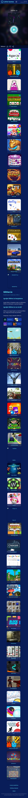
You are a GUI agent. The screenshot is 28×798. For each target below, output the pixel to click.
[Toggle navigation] (16, 2)
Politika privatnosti (14, 788)
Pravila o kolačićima (14, 785)
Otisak (14, 791)
